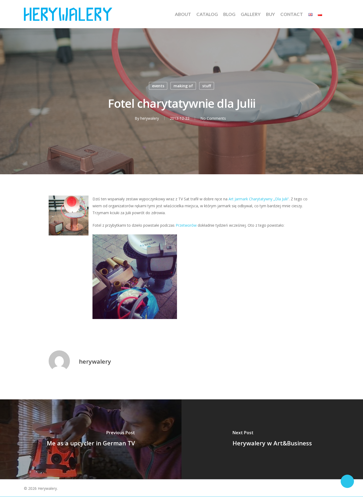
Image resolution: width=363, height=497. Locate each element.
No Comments (213, 118)
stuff (206, 85)
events (158, 85)
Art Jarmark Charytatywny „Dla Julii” (259, 198)
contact (291, 14)
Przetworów (186, 225)
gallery (251, 14)
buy (270, 14)
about (183, 14)
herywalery (149, 118)
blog (229, 14)
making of (183, 85)
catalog (207, 14)
